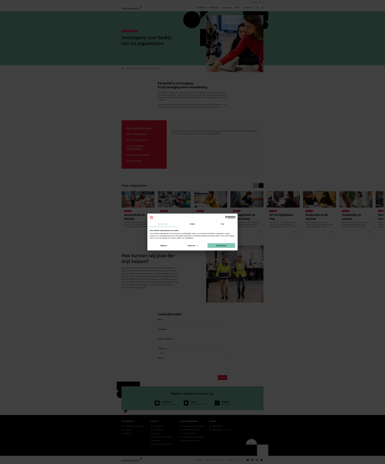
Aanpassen (191, 245)
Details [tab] (192, 224)
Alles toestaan (221, 245)
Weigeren (163, 245)
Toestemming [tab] (162, 224)
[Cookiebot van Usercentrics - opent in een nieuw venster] (226, 217)
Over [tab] (222, 224)
